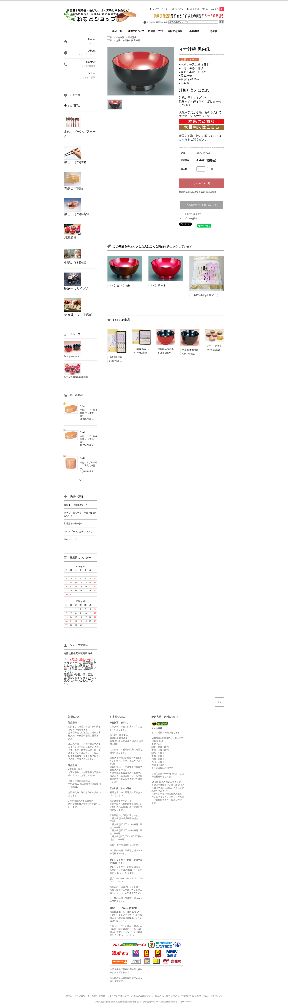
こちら (183, 139)
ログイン (179, 9)
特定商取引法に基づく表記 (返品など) (197, 191)
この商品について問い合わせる (201, 205)
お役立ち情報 (175, 31)
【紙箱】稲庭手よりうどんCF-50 (149, 348)
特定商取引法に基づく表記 (195, 995)
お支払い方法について (142, 995)
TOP (109, 37)
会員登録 (194, 9)
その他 (214, 31)
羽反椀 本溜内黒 (190, 350)
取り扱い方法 (155, 31)
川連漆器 (120, 37)
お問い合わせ (98, 995)
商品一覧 (117, 31)
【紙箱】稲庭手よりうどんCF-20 (125, 357)
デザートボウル (214, 346)
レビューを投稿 (190, 218)
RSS (212, 995)
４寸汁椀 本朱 (158, 285)
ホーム (69, 995)
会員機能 (194, 31)
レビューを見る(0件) (192, 214)
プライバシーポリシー (118, 995)
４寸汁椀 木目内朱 (119, 285)
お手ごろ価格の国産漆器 (128, 40)
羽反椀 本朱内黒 (166, 349)
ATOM (219, 995)
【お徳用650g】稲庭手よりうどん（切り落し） (217, 295)
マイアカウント (160, 9)
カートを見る (214, 9)
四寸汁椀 (132, 37)
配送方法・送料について (167, 995)
